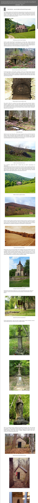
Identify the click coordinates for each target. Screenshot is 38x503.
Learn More (17, 4)
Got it (22, 4)
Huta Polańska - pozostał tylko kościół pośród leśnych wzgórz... (19, 9)
